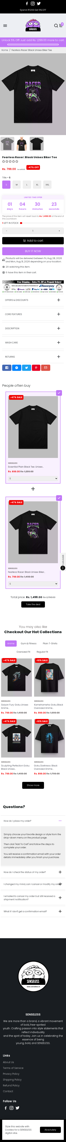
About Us (8, 1062)
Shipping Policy (12, 1079)
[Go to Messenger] (16, 368)
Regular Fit (42, 651)
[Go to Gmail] (45, 368)
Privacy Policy (11, 1074)
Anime (10, 643)
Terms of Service (13, 1068)
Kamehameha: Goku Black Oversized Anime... (48, 706)
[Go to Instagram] (32, 3)
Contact (8, 1091)
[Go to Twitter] (38, 3)
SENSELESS (5, 701)
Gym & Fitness (28, 643)
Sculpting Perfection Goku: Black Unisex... (15, 767)
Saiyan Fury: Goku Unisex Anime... (14, 706)
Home (4, 50)
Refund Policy (11, 1085)
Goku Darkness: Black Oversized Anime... (45, 767)
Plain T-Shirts (50, 643)
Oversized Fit (23, 651)
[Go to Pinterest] (36, 368)
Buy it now (33, 251)
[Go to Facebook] (27, 3)
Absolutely (50, 1129)
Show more (33, 785)
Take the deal (33, 604)
